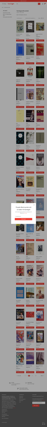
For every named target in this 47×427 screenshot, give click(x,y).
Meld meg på (23, 219)
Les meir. (25, 213)
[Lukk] (34, 204)
